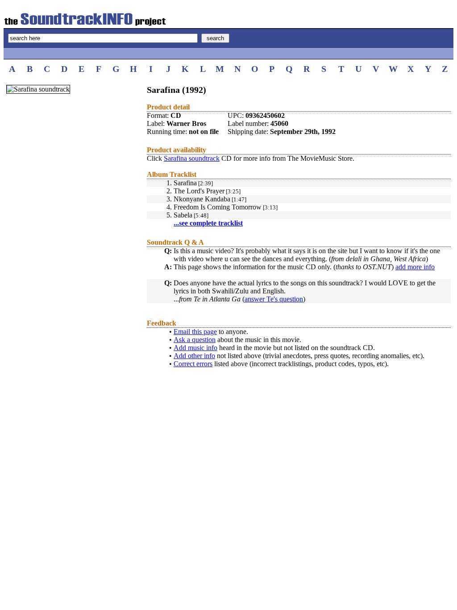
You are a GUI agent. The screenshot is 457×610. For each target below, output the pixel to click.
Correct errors (193, 364)
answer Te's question (274, 299)
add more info (415, 267)
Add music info (195, 347)
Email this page (195, 331)
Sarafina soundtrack (192, 158)
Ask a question (195, 339)
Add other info (194, 355)
